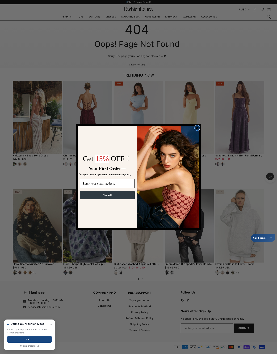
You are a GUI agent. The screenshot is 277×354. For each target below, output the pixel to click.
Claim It (107, 195)
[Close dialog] (197, 127)
